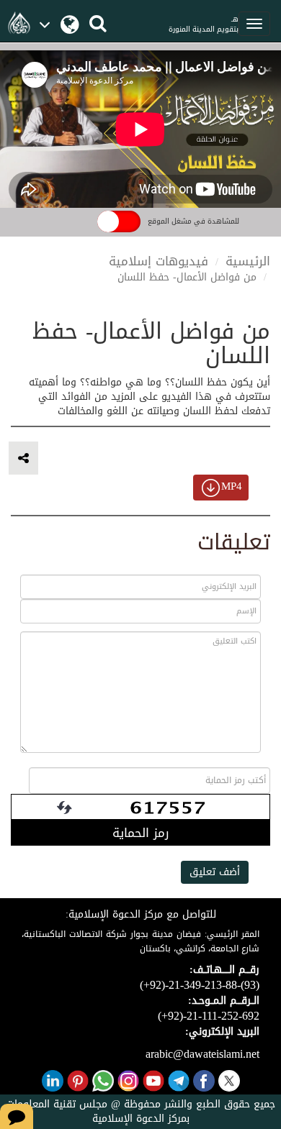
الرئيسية (248, 261)
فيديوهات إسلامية (158, 261)
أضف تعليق (214, 872)
